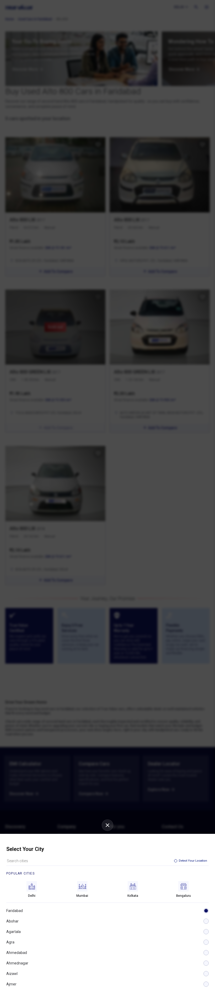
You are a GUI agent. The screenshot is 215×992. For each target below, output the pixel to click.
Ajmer (11, 984)
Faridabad (14, 911)
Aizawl (12, 974)
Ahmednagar (17, 963)
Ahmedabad (16, 953)
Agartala (13, 932)
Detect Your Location (193, 860)
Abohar (12, 921)
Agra (10, 942)
